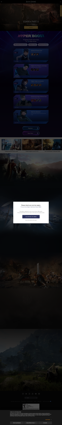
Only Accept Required (17, 422)
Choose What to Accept (30, 422)
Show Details (47, 419)
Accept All (45, 422)
